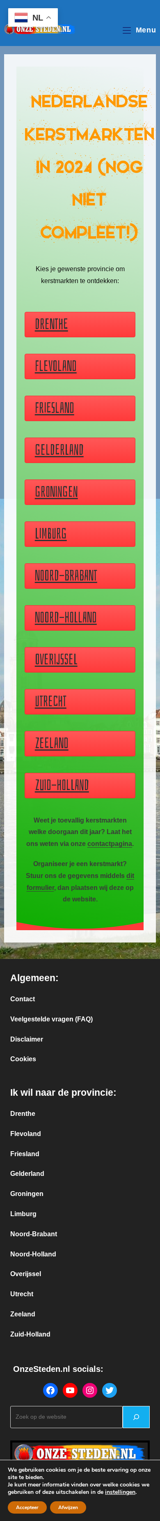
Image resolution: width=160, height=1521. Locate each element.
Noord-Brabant (33, 1234)
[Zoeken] (136, 1417)
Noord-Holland (33, 1254)
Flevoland (25, 1133)
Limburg (23, 1213)
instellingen (120, 1492)
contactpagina (109, 843)
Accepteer (27, 1507)
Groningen (26, 1193)
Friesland (24, 1153)
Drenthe (22, 1113)
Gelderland (27, 1173)
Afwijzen (68, 1507)
